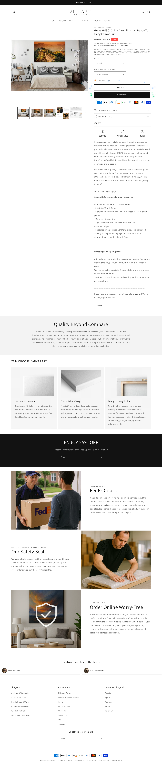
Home (60, 702)
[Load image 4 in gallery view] (63, 113)
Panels (96, 58)
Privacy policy (91, 760)
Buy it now (122, 94)
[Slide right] (85, 112)
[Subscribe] (101, 457)
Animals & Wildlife (18, 697)
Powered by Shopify (66, 760)
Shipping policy (117, 760)
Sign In (107, 697)
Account (108, 702)
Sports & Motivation (19, 711)
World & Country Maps (20, 715)
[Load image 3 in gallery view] (50, 113)
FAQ (59, 720)
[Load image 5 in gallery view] (76, 113)
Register (108, 693)
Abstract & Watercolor (20, 693)
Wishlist (108, 706)
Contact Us (140, 294)
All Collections (64, 706)
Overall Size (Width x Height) (104, 69)
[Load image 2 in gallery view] (36, 113)
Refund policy (79, 760)
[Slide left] (14, 112)
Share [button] (99, 305)
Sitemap (61, 724)
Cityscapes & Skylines (20, 706)
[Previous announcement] (12, 2)
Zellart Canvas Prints (52, 760)
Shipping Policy (64, 693)
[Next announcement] (150, 2)
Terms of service (103, 760)
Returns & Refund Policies (68, 697)
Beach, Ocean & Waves (20, 702)
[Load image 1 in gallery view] (23, 113)
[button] (14, 12)
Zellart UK (109, 711)
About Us (62, 711)
